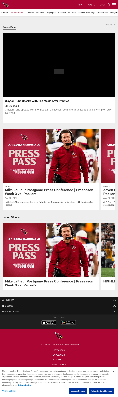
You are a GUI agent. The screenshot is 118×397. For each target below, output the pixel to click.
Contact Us (59, 350)
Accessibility (59, 359)
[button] (59, 71)
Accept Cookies (78, 391)
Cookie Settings (9, 391)
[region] (59, 382)
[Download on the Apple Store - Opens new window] (48, 322)
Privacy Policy (59, 364)
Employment (59, 355)
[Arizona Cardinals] (59, 336)
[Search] (109, 5)
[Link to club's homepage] (5, 3)
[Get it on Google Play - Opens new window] (68, 323)
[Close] (113, 372)
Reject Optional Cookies (101, 391)
